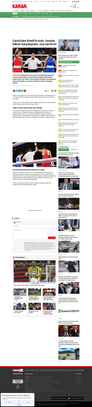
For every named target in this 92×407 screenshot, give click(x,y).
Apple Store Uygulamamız (76, 398)
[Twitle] (17, 91)
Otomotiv (41, 380)
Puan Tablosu (79, 380)
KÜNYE (37, 370)
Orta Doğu (33, 378)
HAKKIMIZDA (28, 370)
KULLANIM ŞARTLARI (50, 370)
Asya (47, 378)
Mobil (33, 387)
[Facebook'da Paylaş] (14, 91)
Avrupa (43, 378)
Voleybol (30, 13)
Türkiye (43, 376)
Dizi (40, 389)
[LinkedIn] (19, 91)
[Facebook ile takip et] (76, 1)
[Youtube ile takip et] (73, 1)
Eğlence (51, 385)
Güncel (17, 10)
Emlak (37, 380)
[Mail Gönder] (25, 91)
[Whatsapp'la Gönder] (22, 91)
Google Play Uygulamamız (60, 398)
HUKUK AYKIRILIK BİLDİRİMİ (78, 370)
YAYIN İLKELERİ (42, 370)
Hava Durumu (79, 377)
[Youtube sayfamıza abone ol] (18, 374)
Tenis (35, 13)
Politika (33, 376)
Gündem (36, 389)
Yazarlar (22, 10)
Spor (36, 10)
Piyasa (33, 380)
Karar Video (46, 10)
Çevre (47, 376)
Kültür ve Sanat (53, 391)
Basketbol (25, 13)
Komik (47, 389)
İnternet (38, 387)
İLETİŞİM (33, 370)
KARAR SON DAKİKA (18, 381)
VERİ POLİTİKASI (67, 370)
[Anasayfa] (13, 10)
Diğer (51, 13)
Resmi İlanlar (60, 10)
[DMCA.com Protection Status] (18, 386)
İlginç (50, 389)
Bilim (53, 387)
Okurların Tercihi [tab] (63, 149)
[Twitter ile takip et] (78, 1)
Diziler (32, 385)
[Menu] (73, 10)
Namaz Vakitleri (79, 378)
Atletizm (39, 13)
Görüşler (52, 10)
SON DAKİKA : (16, 16)
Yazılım (49, 387)
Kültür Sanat (68, 10)
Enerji (46, 380)
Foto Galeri (28, 391)
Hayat (40, 10)
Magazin (36, 385)
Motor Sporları (45, 13)
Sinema (43, 389)
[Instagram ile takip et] (21, 374)
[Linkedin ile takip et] (20, 374)
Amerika (39, 378)
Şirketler (58, 380)
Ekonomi (32, 10)
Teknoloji (28, 387)
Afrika (50, 378)
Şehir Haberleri (79, 382)
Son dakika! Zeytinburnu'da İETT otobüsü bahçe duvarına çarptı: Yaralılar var (37, 16)
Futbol (20, 13)
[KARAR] (20, 6)
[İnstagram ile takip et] (75, 1)
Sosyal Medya (43, 387)
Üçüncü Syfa (38, 376)
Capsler (39, 391)
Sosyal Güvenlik (52, 380)
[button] (44, 91)
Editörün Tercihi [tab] (74, 149)
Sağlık (40, 385)
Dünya (27, 10)
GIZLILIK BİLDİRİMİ (60, 370)
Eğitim (51, 376)
